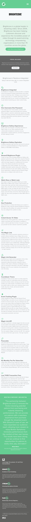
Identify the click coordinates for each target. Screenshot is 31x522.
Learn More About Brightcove (15, 49)
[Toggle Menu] (28, 4)
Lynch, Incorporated (9, 513)
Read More (15, 68)
